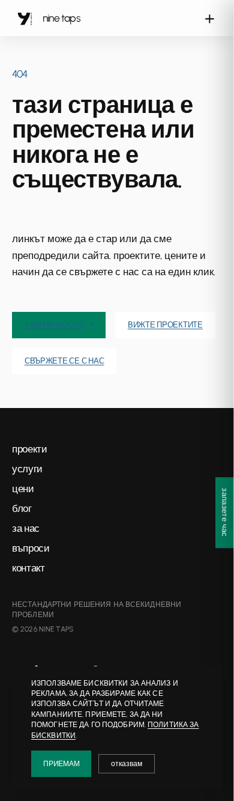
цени (23, 489)
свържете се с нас (64, 360)
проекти (29, 449)
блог (22, 508)
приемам (61, 764)
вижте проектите (165, 324)
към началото (59, 324)
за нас (26, 528)
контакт (28, 568)
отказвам (126, 764)
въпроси (31, 548)
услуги (27, 469)
